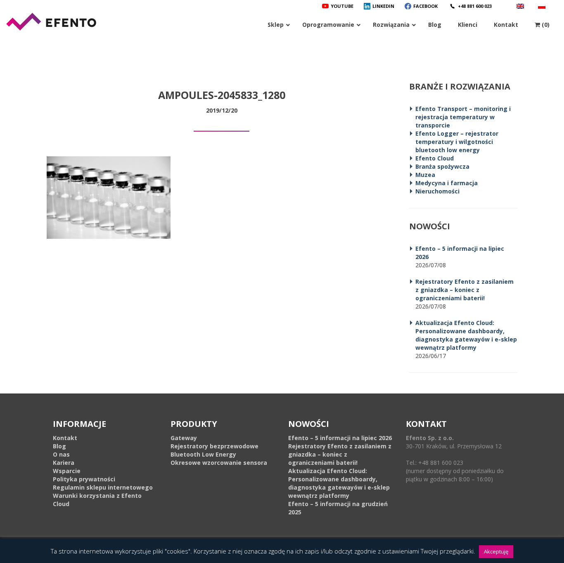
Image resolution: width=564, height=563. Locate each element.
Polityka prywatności (84, 479)
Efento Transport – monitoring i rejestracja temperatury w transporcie (463, 117)
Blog (59, 446)
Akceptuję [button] (496, 551)
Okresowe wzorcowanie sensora (219, 462)
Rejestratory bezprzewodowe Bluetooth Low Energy (214, 450)
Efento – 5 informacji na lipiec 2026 (340, 438)
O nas (61, 454)
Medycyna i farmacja (446, 183)
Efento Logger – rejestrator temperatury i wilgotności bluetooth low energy (456, 142)
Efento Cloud (434, 158)
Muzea (425, 175)
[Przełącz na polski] (542, 5)
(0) (545, 24)
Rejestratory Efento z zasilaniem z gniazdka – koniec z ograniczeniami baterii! (464, 290)
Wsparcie (67, 471)
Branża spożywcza (442, 166)
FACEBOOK (425, 6)
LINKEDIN (383, 6)
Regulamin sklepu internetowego (103, 487)
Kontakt (65, 438)
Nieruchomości (437, 191)
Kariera (63, 462)
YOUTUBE (342, 6)
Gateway (184, 438)
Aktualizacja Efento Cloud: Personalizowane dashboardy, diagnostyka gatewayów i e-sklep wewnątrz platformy (466, 335)
